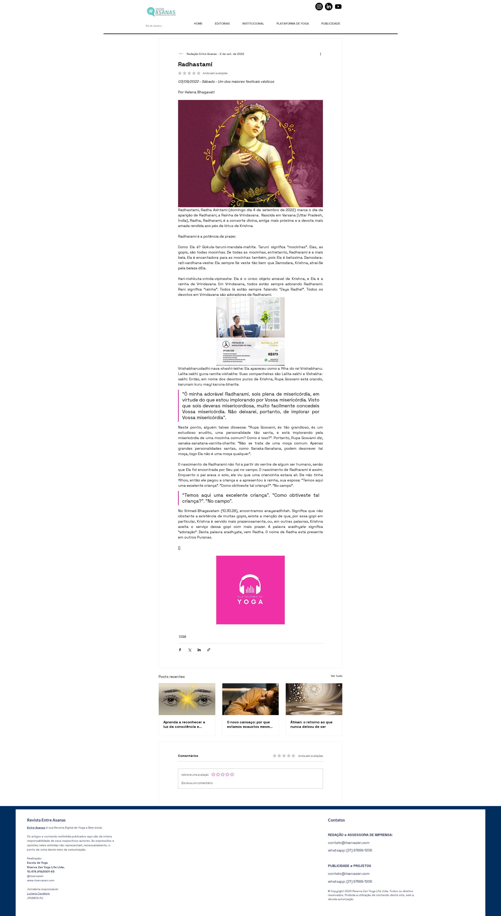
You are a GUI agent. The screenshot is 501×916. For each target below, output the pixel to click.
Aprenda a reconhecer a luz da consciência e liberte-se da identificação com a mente (186, 724)
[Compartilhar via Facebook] (180, 650)
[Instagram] (319, 6)
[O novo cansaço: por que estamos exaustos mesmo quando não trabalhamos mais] (250, 699)
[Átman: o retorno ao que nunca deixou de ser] (314, 699)
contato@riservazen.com (348, 842)
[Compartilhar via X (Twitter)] (189, 650)
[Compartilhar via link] (209, 650)
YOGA (182, 636)
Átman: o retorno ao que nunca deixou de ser (311, 724)
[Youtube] (338, 6)
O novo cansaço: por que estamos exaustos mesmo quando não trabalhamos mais (249, 724)
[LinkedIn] (328, 6)
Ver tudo (336, 676)
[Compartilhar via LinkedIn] (199, 650)
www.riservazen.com (40, 880)
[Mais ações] (320, 54)
